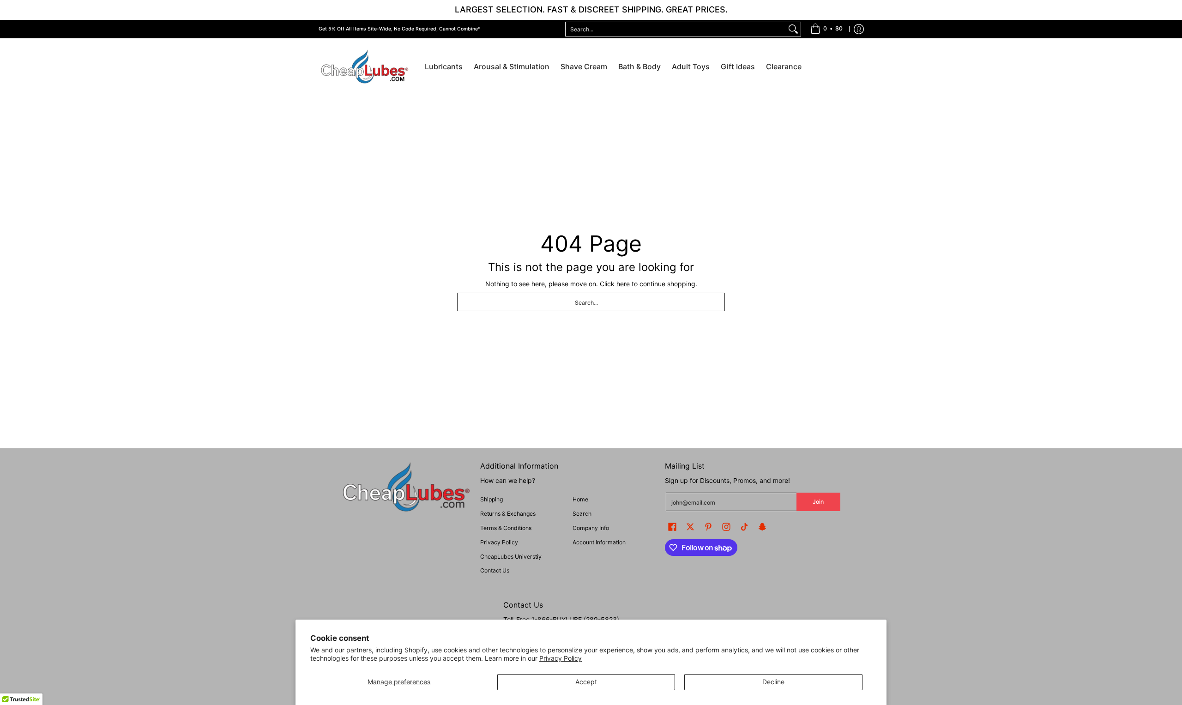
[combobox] (676, 29)
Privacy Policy (560, 658)
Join (818, 501)
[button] (672, 526)
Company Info (591, 527)
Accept (586, 682)
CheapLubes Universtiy (511, 556)
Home (580, 499)
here (623, 284)
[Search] (793, 29)
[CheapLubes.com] (365, 67)
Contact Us (494, 570)
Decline (773, 682)
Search (582, 513)
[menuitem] (826, 29)
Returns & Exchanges (508, 513)
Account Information (599, 542)
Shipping (491, 499)
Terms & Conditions (505, 527)
